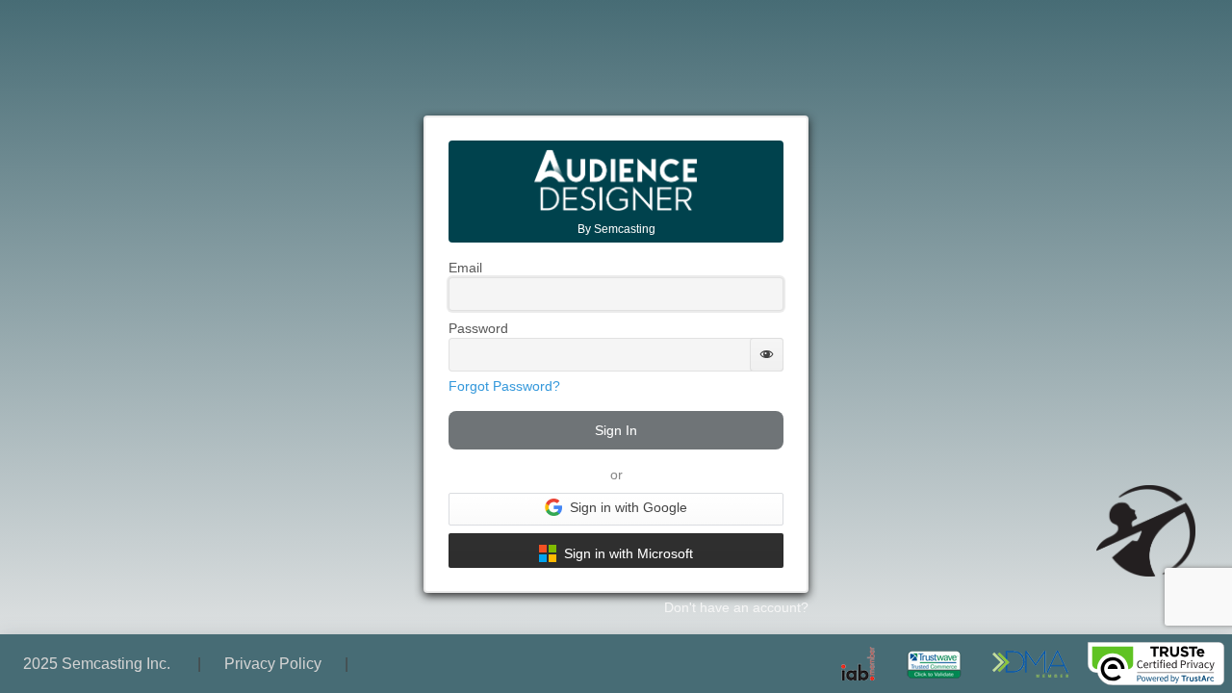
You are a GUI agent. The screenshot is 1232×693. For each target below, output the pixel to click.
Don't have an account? (736, 607)
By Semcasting (616, 229)
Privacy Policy (272, 663)
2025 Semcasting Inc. (98, 663)
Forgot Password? (504, 386)
